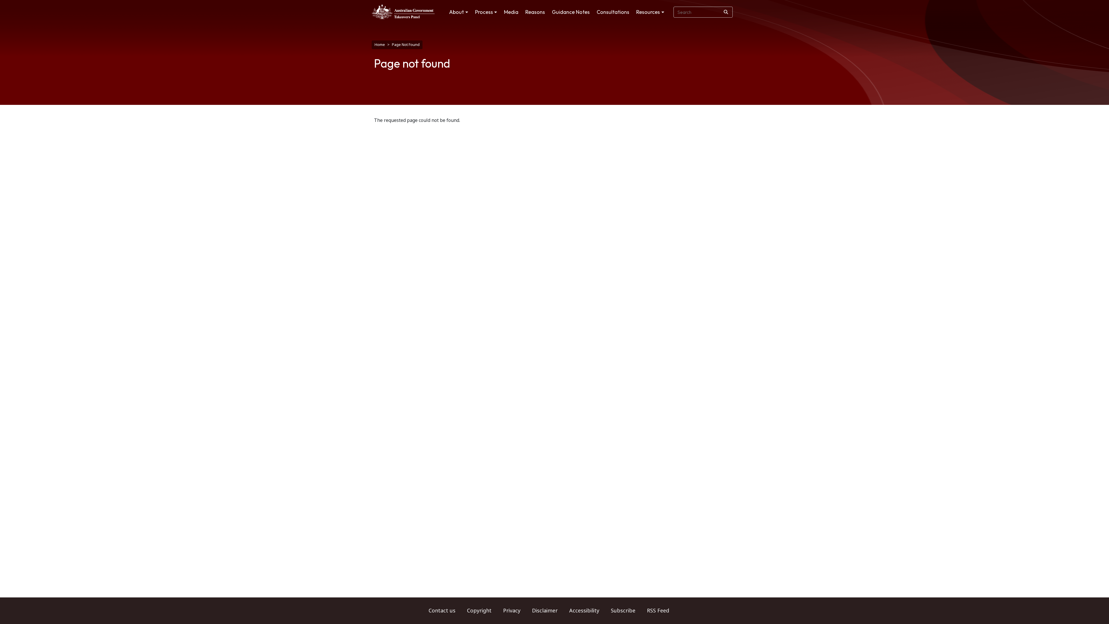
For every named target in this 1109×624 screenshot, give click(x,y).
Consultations (613, 12)
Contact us (442, 610)
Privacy (511, 610)
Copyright (479, 610)
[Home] (403, 11)
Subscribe (623, 610)
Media (511, 12)
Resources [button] (648, 12)
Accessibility (584, 610)
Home (380, 44)
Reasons (535, 12)
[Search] (726, 12)
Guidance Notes (571, 12)
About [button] (456, 12)
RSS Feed (658, 610)
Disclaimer (545, 610)
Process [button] (484, 12)
